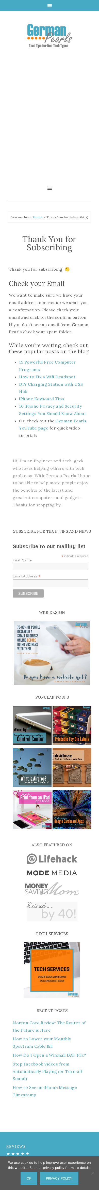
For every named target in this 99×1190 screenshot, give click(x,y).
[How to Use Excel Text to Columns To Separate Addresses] (72, 768)
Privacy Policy (59, 1178)
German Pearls (49, 36)
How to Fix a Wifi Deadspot (47, 376)
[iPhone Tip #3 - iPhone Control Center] (32, 726)
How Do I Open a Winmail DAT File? (49, 1055)
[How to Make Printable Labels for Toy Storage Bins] (72, 726)
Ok (29, 1178)
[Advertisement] (49, 120)
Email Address (27, 576)
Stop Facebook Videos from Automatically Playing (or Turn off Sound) (47, 1071)
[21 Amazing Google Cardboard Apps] (72, 811)
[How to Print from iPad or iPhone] (32, 811)
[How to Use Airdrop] (32, 768)
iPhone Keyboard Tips (41, 398)
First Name (22, 560)
